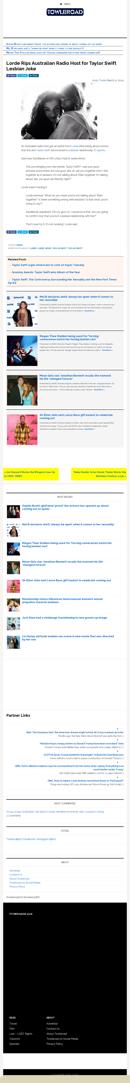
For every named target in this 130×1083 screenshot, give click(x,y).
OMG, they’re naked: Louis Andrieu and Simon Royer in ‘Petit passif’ (86, 780)
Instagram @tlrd (46, 839)
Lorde (74, 146)
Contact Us (16, 874)
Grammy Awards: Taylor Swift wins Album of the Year (46, 272)
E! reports (99, 150)
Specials (14, 1043)
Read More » (90, 311)
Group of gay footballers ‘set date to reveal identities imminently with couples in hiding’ (55, 811)
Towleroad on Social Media (25, 882)
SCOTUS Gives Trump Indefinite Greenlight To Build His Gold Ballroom (84, 755)
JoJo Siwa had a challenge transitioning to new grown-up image (64, 617)
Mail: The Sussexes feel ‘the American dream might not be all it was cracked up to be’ (75, 732)
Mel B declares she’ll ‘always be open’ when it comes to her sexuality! (45, 48)
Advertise (15, 870)
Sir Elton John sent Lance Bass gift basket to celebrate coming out (66, 580)
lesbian (74, 150)
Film (12, 1028)
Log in (75, 1075)
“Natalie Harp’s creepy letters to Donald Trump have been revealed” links (81, 743)
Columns (15, 1038)
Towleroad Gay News (65, 12)
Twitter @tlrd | (14, 839)
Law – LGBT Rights (21, 1033)
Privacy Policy (17, 886)
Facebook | (30, 839)
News (19, 245)
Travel (13, 1023)
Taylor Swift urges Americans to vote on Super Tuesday (48, 265)
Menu (67, 4)
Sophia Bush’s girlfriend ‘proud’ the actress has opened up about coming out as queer (54, 44)
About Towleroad (19, 878)
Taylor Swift (43, 150)
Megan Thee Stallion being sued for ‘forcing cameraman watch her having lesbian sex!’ (53, 52)
